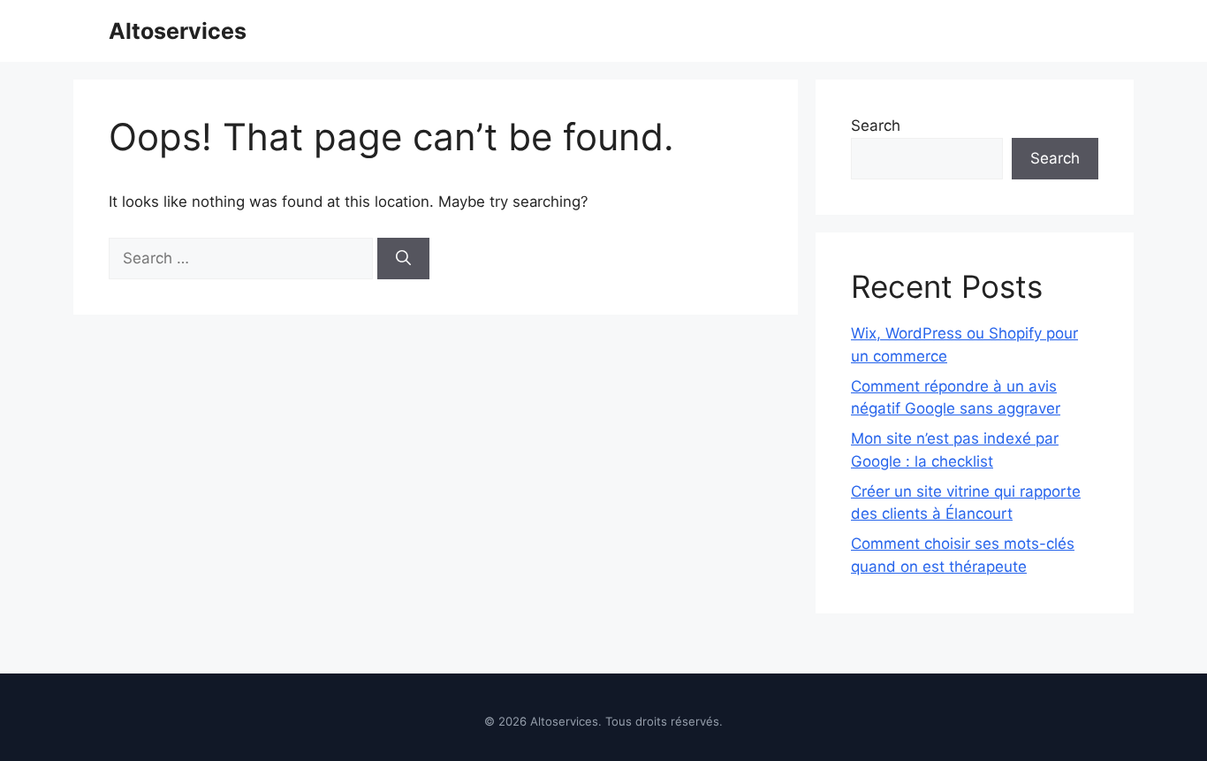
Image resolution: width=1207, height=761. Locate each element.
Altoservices (178, 31)
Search (875, 125)
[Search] (403, 259)
